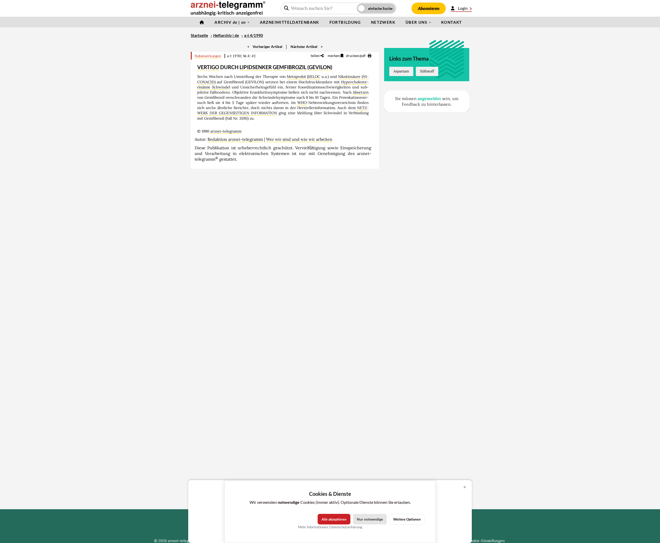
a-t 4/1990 (253, 35)
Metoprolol (296, 76)
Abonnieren (428, 8)
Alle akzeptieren (333, 519)
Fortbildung (345, 22)
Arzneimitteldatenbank (289, 22)
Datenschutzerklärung (345, 527)
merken (334, 55)
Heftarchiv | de (226, 35)
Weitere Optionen (407, 519)
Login (463, 8)
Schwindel (221, 87)
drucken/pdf (356, 55)
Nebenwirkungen (208, 56)
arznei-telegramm (226, 131)
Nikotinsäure (349, 76)
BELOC (314, 76)
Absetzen (361, 92)
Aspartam (401, 71)
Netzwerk (383, 22)
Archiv (230, 22)
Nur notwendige (370, 519)
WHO (302, 102)
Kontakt (451, 22)
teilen (315, 55)
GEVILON (320, 67)
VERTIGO (208, 67)
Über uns (416, 22)
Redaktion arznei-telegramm (235, 139)
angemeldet (429, 98)
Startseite (199, 35)
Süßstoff (427, 71)
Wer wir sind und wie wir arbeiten (299, 139)
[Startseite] (202, 22)
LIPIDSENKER (256, 67)
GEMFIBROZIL (289, 67)
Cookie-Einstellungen (486, 540)
